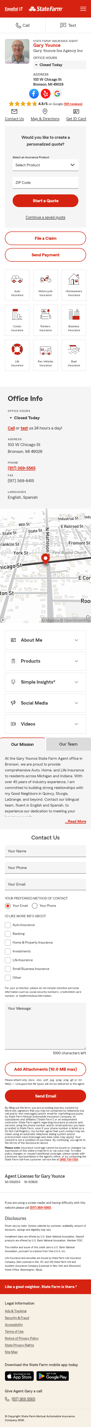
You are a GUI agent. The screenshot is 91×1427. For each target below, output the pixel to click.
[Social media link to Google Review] (57, 94)
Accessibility (14, 1325)
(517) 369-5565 (21, 468)
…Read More (75, 821)
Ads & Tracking (15, 1311)
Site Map (11, 1352)
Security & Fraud (17, 1318)
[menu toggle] (83, 9)
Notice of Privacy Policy (22, 1338)
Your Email (16, 884)
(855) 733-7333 (69, 1159)
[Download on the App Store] (19, 1376)
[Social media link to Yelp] (45, 94)
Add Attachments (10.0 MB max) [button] (45, 1069)
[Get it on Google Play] (52, 1376)
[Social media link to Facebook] (34, 94)
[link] (46, 8)
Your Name (17, 851)
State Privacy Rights (19, 1345)
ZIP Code (23, 183)
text (24, 428)
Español (11, 9)
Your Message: (20, 1008)
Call (11, 428)
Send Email (45, 1096)
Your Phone (17, 868)
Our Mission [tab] (22, 744)
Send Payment (45, 255)
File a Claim (46, 238)
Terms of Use (14, 1331)
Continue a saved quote (45, 217)
